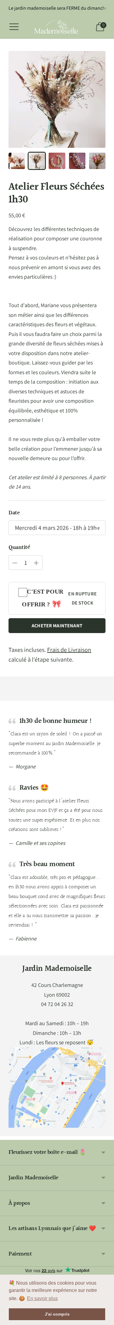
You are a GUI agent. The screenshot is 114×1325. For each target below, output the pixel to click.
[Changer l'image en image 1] (17, 161)
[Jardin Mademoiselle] (57, 26)
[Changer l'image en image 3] (57, 161)
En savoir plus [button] (42, 1298)
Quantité (19, 548)
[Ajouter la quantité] (15, 563)
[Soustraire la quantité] (36, 563)
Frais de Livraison (69, 650)
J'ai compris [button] (57, 1314)
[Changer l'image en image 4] (77, 161)
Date (14, 513)
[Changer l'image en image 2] (37, 161)
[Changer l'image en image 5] (97, 161)
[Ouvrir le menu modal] (13, 26)
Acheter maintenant (57, 625)
